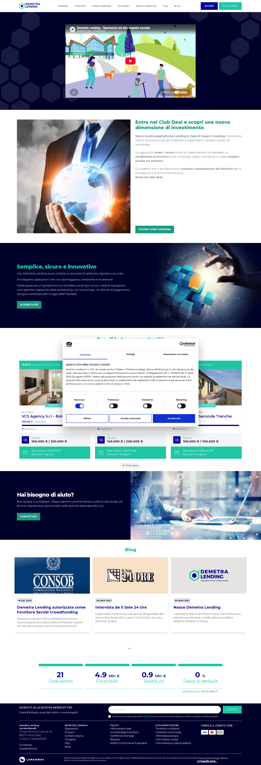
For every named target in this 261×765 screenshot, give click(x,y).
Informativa (189, 691)
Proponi (69, 732)
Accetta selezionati (130, 418)
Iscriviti (232, 709)
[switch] (113, 405)
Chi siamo (70, 739)
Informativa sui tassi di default (173, 743)
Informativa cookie (167, 739)
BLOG (177, 6)
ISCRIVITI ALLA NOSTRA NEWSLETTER (45, 707)
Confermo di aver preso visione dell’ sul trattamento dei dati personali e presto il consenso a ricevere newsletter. (165, 716)
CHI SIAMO (123, 6)
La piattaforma (28, 748)
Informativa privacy (167, 735)
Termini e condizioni (167, 728)
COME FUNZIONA (101, 6)
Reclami (115, 739)
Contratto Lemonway (168, 732)
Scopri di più (29, 304)
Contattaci (28, 516)
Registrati (230, 6)
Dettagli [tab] (130, 354)
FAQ (165, 6)
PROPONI (80, 6)
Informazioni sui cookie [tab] (175, 354)
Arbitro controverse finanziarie (128, 743)
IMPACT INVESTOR (146, 6)
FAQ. (101, 506)
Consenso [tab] (85, 355)
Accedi (209, 6)
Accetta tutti (174, 418)
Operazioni (71, 728)
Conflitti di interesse (122, 735)
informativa (148, 716)
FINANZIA (63, 6)
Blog (68, 746)
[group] (52, 594)
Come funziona (74, 735)
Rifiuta (87, 418)
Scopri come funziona (155, 229)
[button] (129, 648)
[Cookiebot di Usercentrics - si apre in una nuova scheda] (182, 344)
